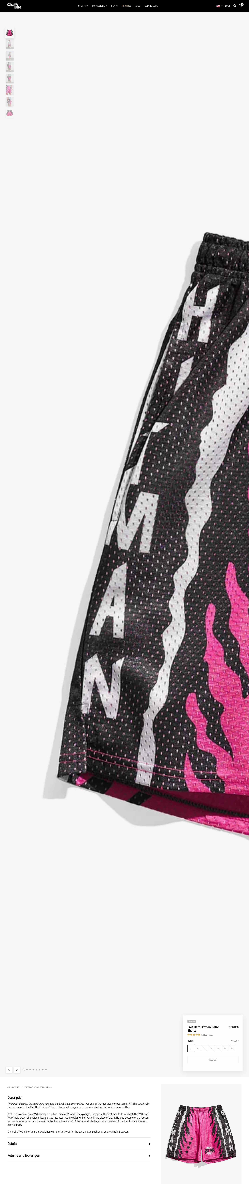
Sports (82, 5)
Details (78, 1143)
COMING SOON (151, 5)
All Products (13, 1087)
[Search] (235, 6)
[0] (240, 6)
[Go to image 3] (30, 1069)
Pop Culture (98, 5)
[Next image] (17, 1070)
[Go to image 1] (24, 1070)
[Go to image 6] (39, 1069)
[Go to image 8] (46, 1069)
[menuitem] (83, 6)
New (113, 5)
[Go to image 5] (36, 1069)
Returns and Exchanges (78, 1155)
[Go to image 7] (43, 1069)
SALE (138, 5)
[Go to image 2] (27, 1069)
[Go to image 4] (33, 1069)
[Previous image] (9, 1070)
